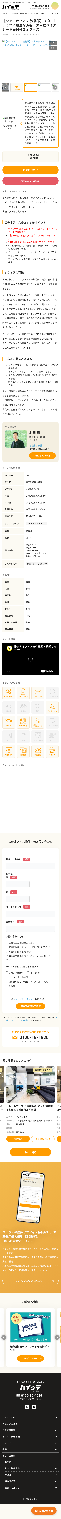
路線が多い (42, 563)
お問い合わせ (30, 170)
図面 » (53, 47)
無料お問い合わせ (43, 1139)
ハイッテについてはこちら (30, 1280)
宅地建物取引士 (36, 445)
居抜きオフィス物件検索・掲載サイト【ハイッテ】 (20, 13)
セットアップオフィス (36, 523)
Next (55, 87)
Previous (6, 87)
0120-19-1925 (40, 6)
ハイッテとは (8, 1417)
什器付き (31, 563)
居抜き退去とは (10, 1423)
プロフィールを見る (42, 455)
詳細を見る (18, 1139)
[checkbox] (30, 951)
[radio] (20, 942)
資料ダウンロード (30, 1358)
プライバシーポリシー (24, 998)
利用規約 (25, 1020)
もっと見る (30, 1152)
